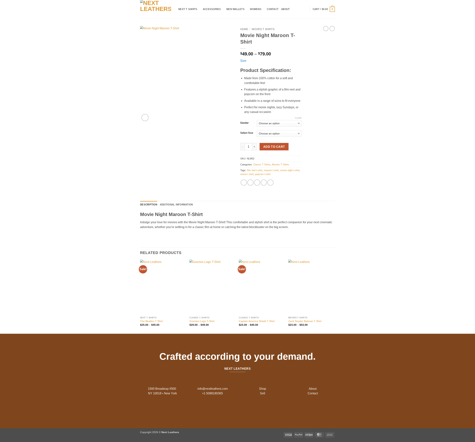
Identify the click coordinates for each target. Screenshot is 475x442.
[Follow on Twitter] (240, 408)
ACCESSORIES (212, 9)
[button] (324, 9)
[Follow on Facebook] (229, 408)
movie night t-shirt (289, 170)
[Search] (293, 9)
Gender (244, 123)
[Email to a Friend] (257, 182)
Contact (273, 9)
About (285, 9)
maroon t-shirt (271, 170)
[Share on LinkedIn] (270, 182)
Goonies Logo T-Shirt (201, 321)
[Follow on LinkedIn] (246, 408)
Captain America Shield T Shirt (257, 321)
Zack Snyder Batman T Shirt (305, 321)
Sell (262, 393)
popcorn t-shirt (263, 174)
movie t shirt (247, 174)
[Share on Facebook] (244, 182)
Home (244, 29)
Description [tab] (148, 204)
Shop (262, 388)
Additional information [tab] (176, 204)
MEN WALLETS (235, 9)
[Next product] (325, 28)
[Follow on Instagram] (235, 408)
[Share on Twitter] (250, 182)
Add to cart (274, 146)
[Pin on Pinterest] (264, 182)
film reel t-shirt (254, 170)
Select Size (246, 133)
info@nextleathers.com (212, 388)
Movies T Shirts (263, 29)
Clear (298, 118)
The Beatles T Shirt (151, 321)
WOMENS (255, 9)
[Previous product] (332, 28)
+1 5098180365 (212, 393)
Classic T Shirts (262, 164)
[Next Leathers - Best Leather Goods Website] (156, 9)
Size (243, 60)
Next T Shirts (187, 9)
